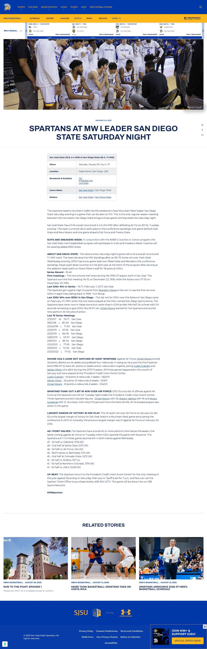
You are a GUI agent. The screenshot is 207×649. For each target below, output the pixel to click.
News (89, 18)
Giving (64, 7)
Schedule (35, 18)
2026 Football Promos (101, 7)
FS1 (80, 178)
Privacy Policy (86, 631)
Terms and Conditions (131, 631)
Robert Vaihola (127, 398)
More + (115, 18)
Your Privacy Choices (107, 637)
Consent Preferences (107, 631)
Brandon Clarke (108, 290)
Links (49, 37)
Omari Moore (107, 308)
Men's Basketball (13, 582)
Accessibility (111, 643)
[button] (26, 31)
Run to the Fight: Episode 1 (23, 586)
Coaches (64, 18)
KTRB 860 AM (86, 181)
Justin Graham (142, 366)
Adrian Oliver (54, 369)
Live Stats (83, 183)
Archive (103, 18)
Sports (21, 7)
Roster (50, 18)
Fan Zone (33, 7)
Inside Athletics (49, 7)
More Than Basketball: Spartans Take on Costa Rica (101, 588)
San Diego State (103, 197)
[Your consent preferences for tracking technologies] (5, 644)
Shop (83, 7)
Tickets (74, 7)
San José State (86, 190)
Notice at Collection (130, 637)
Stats (77, 18)
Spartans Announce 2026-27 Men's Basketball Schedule (163, 588)
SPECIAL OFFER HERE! (189, 641)
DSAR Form (88, 637)
